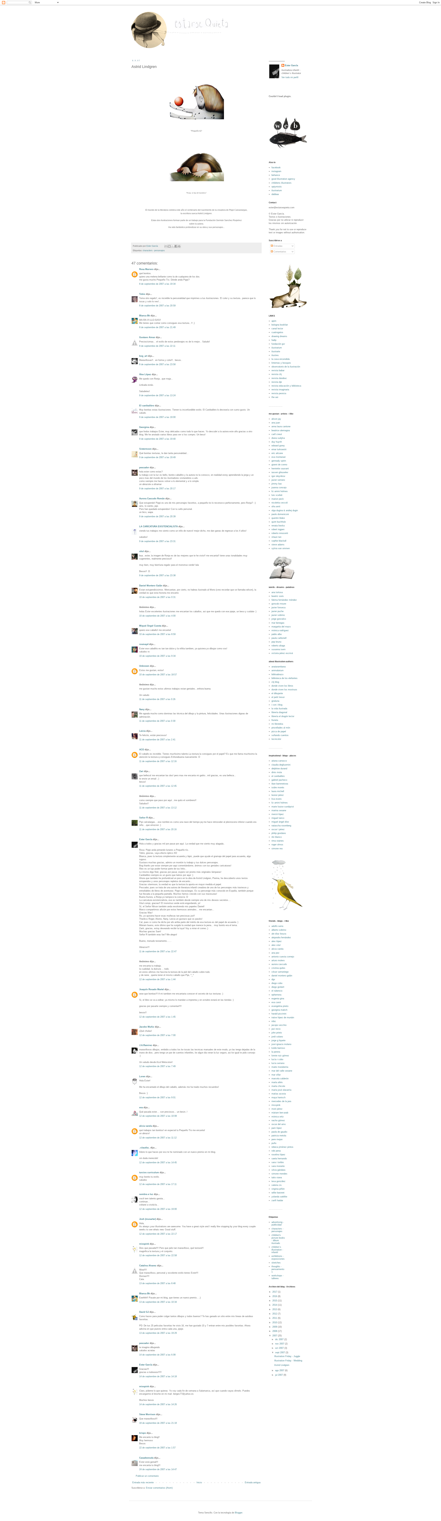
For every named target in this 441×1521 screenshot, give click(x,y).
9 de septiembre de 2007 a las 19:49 (157, 457)
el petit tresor (278, 697)
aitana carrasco (279, 760)
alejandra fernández (281, 937)
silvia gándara (278, 1170)
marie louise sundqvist (282, 806)
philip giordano (278, 833)
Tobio (142, 294)
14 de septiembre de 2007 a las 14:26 (158, 1404)
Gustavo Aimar (147, 337)
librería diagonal (279, 712)
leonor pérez (277, 795)
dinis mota (276, 772)
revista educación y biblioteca (286, 385)
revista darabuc (279, 378)
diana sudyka (278, 438)
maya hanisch (278, 1097)
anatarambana (278, 666)
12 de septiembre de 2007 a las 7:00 (157, 1035)
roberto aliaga (278, 645)
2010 (275, 1322)
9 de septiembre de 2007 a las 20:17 (157, 488)
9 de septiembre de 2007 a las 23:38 (157, 575)
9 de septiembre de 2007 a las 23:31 (157, 541)
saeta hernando (279, 1158)
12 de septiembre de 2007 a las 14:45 (158, 1162)
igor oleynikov (278, 476)
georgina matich (279, 1010)
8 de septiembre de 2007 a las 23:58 (157, 364)
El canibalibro (146, 405)
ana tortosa (277, 592)
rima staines (277, 840)
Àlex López (145, 374)
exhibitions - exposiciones (278, 1257)
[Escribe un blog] (169, 246)
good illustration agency (283, 179)
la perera (275, 1051)
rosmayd (143, 644)
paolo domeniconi (280, 514)
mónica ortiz (277, 1116)
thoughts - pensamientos (277, 1269)
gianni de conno (279, 464)
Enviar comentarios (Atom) (159, 1488)
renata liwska (278, 525)
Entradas (278, 246)
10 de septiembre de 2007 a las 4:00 (157, 615)
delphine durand (279, 768)
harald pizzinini (278, 1013)
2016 (275, 1296)
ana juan (275, 422)
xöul (141, 551)
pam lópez (276, 1128)
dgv (273, 979)
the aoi (274, 397)
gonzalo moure (278, 603)
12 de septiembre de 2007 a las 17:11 (158, 1184)
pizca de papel (278, 731)
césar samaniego (280, 971)
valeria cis (276, 1185)
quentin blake (278, 518)
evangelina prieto (279, 1006)
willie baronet (277, 1192)
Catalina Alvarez (147, 1265)
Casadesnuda (146, 1458)
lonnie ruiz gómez (280, 1055)
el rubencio (276, 990)
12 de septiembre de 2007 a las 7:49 (157, 1066)
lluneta (274, 720)
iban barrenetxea (279, 783)
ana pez (275, 953)
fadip (273, 340)
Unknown (144, 666)
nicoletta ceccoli (279, 502)
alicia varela (145, 1126)
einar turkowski (278, 449)
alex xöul (275, 945)
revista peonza (278, 393)
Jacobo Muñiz (146, 1026)
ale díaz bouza (278, 933)
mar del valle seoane (281, 1070)
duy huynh (276, 442)
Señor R (143, 817)
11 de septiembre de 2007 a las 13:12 (158, 807)
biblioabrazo (277, 674)
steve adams (277, 544)
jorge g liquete (278, 1040)
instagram (276, 171)
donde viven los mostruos (284, 689)
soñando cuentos (280, 735)
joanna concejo (278, 487)
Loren (142, 1076)
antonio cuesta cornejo (282, 956)
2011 (275, 1318)
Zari (141, 771)
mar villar (276, 1074)
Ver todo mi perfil (289, 77)
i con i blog (276, 704)
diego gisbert (277, 987)
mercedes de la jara (281, 1101)
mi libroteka (277, 724)
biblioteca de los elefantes (284, 678)
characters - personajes (154, 250)
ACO (141, 749)
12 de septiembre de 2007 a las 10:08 (158, 1116)
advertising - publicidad (277, 1223)
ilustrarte (275, 351)
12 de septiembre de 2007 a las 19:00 (158, 1209)
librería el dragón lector (282, 716)
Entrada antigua (252, 1482)
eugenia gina (277, 998)
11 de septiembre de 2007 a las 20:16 (158, 829)
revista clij (276, 374)
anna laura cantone (280, 426)
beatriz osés (277, 596)
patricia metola (278, 1135)
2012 (275, 1313)
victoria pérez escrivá (282, 653)
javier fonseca (278, 607)
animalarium (277, 670)
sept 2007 (280, 1352)
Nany (142, 709)
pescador (144, 467)
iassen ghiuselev (279, 472)
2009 (275, 1326)
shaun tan (276, 537)
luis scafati (276, 495)
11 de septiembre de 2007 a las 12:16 (158, 761)
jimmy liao (276, 483)
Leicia (142, 731)
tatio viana (276, 1177)
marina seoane (278, 810)
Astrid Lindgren (281, 1365)
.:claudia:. (144, 1147)
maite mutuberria (279, 1067)
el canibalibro (278, 776)
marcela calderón (280, 1078)
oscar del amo (278, 1124)
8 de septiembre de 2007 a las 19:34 (157, 284)
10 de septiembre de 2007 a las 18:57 (158, 674)
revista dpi (276, 382)
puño (273, 1143)
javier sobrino (278, 615)
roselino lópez (278, 1154)
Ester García (145, 839)
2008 (275, 1331)
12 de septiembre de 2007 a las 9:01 (157, 1097)
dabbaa (275, 194)
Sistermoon (145, 449)
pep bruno (276, 642)
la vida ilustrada (279, 708)
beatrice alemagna (280, 430)
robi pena (276, 1150)
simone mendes (279, 1173)
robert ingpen (277, 529)
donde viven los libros (282, 685)
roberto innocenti (279, 533)
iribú (273, 1021)
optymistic (276, 186)
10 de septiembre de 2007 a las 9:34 (157, 656)
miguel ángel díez (280, 821)
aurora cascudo (279, 964)
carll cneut (276, 434)
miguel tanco (277, 818)
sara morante (278, 1166)
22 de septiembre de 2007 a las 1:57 (157, 1447)
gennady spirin (278, 460)
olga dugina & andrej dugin (284, 510)
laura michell (277, 791)
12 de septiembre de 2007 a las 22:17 (158, 1234)
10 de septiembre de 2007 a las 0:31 (157, 597)
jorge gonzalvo (278, 619)
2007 (275, 1335)
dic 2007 (279, 1339)
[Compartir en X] (172, 246)
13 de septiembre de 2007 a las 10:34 (158, 1302)
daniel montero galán (281, 975)
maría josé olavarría (281, 1090)
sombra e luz (146, 1194)
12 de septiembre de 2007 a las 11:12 (158, 1137)
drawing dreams (279, 336)
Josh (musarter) (147, 1219)
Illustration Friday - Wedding (288, 1360)
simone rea (277, 848)
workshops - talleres (277, 1277)
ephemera (276, 994)
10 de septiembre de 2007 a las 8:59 (157, 634)
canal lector (277, 328)
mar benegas (277, 623)
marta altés (277, 1082)
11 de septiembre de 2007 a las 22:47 (158, 951)
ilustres (275, 355)
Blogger (238, 1512)
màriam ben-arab (279, 1112)
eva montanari (278, 457)
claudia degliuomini (280, 764)
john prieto (276, 1032)
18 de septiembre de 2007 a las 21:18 (158, 1423)
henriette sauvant (280, 468)
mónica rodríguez (280, 630)
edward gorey (278, 445)
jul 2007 (279, 1375)
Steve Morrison (147, 1414)
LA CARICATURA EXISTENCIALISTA (158, 526)
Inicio (199, 1482)
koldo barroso (278, 1048)
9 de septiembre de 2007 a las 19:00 (157, 417)
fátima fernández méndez (284, 600)
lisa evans (276, 799)
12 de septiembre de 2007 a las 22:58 (158, 1255)
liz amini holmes (279, 491)
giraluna (275, 701)
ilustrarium (276, 190)
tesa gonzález (278, 1181)
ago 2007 (280, 1370)
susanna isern (278, 649)
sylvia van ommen (280, 548)
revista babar (277, 370)
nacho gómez (278, 1120)
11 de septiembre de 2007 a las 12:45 (158, 786)
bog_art (143, 356)
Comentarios (279, 251)
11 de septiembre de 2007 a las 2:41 (157, 739)
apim (273, 321)
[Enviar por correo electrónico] (166, 246)
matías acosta (278, 1093)
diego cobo (276, 983)
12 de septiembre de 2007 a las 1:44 (157, 979)
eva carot (276, 1002)
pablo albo (276, 634)
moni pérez (277, 1109)
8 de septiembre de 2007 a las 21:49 (157, 327)
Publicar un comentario (147, 1476)
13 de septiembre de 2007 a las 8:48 (157, 1283)
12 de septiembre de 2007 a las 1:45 (157, 1016)
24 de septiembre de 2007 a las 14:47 (158, 1469)
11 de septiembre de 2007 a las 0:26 (157, 699)
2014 (275, 1305)
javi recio (275, 1029)
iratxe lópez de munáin (282, 1017)
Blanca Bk (144, 315)
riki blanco (276, 837)
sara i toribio (277, 1162)
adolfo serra (277, 926)
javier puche (277, 611)
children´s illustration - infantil (277, 1250)
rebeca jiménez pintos (282, 1147)
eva (141, 1107)
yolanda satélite (279, 1196)
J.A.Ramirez (145, 1045)
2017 (275, 1291)
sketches (276, 1262)
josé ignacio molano (281, 1044)
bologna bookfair (279, 324)
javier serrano (278, 480)
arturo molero (278, 960)
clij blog (275, 682)
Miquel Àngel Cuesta (150, 625)
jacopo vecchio (278, 1025)
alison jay (276, 419)
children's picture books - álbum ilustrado (278, 1239)
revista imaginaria (280, 389)
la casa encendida (280, 359)
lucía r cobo (277, 1059)
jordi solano (277, 1036)
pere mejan (277, 1139)
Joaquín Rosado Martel (151, 989)
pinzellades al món (280, 727)
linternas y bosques (281, 363)
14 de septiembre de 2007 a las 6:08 (157, 1354)
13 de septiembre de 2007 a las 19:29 (158, 1333)
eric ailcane (277, 453)
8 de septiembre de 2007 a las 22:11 (157, 346)
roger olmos (277, 844)
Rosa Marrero (146, 269)
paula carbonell (278, 638)
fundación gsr (278, 344)
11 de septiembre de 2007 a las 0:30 (157, 721)
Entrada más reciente (143, 1482)
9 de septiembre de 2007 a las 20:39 (157, 516)
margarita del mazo (281, 626)
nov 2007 (280, 1343)
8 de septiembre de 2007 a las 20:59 (157, 305)
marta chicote (278, 1086)
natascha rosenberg (281, 825)
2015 (275, 1300)
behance (275, 175)
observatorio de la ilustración (285, 366)
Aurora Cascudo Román (152, 498)
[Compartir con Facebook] (176, 246)
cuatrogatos (277, 332)
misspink (144, 1244)
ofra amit (275, 506)
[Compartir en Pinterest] (179, 246)
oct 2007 (279, 1348)
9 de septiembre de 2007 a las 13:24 (157, 395)
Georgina (144, 427)
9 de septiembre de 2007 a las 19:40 (157, 439)
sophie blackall (278, 540)
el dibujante (277, 693)
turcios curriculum (149, 1172)
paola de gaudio (279, 1131)
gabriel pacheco (279, 780)
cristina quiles (278, 968)
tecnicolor (276, 739)
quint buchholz (278, 522)
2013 (275, 1309)
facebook (276, 167)
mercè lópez (277, 814)
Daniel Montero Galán (150, 585)
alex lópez (276, 941)
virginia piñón (278, 1189)
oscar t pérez (278, 829)
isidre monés (277, 787)
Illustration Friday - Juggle (287, 1356)
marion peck (277, 499)
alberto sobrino (278, 930)
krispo (142, 1433)
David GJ (144, 1312)
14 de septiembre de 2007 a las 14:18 (158, 1376)
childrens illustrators (281, 183)
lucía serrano (277, 1063)
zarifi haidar (277, 1200)
